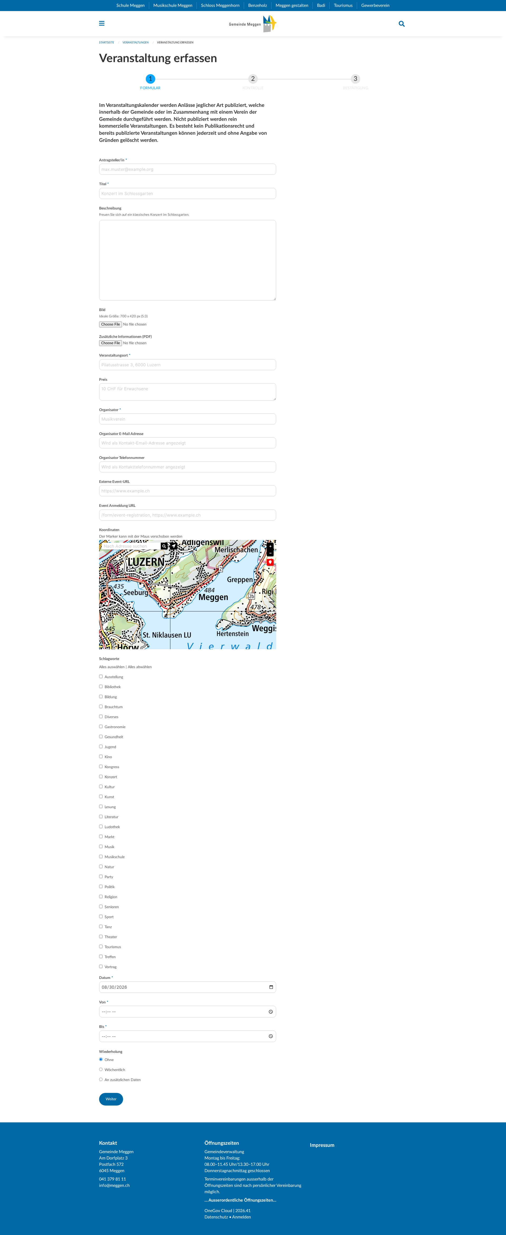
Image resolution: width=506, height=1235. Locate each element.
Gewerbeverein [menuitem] (377, 5)
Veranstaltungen (136, 42)
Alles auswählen (112, 667)
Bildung (111, 697)
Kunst (109, 797)
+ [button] (270, 546)
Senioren (112, 907)
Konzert (111, 777)
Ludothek (112, 827)
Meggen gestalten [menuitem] (294, 5)
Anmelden (241, 1217)
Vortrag (110, 967)
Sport (109, 917)
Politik (110, 887)
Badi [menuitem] (323, 5)
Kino (108, 757)
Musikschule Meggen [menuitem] (175, 5)
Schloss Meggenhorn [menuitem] (222, 5)
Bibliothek (113, 687)
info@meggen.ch (114, 1185)
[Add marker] (270, 562)
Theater (111, 937)
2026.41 (243, 1211)
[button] (173, 546)
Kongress (112, 767)
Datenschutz (216, 1217)
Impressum (322, 1145)
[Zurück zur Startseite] (253, 23)
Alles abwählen (140, 667)
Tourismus (113, 947)
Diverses (111, 717)
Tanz (108, 927)
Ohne (109, 1060)
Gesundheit (114, 737)
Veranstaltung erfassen (175, 42)
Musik (109, 847)
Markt (109, 837)
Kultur (110, 787)
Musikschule (115, 857)
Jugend (110, 747)
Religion (111, 897)
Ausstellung (114, 677)
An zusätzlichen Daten (123, 1080)
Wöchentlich (115, 1070)
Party (109, 877)
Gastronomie (115, 727)
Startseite (106, 42)
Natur (109, 867)
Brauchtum (114, 707)
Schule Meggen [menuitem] (132, 5)
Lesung (110, 807)
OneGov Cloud (218, 1211)
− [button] (270, 553)
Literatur (111, 817)
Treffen (110, 957)
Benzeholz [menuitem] (259, 5)
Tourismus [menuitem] (345, 5)
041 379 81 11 (112, 1179)
